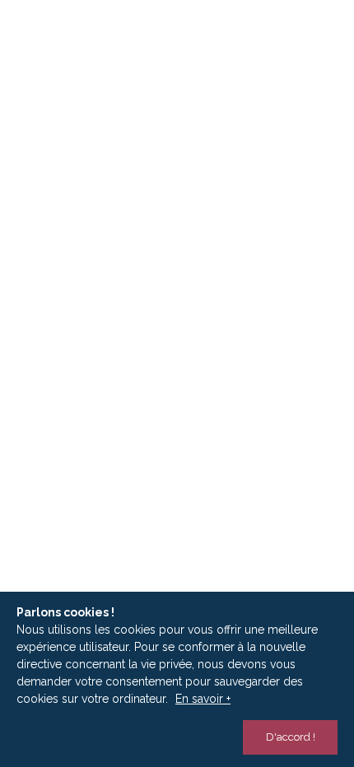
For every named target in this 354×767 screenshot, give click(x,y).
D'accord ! (290, 737)
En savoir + (203, 698)
